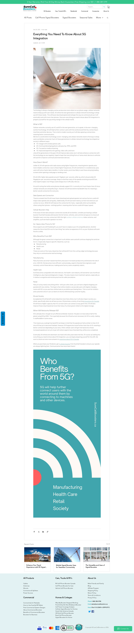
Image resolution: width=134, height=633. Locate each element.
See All (108, 544)
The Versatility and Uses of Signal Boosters (95, 566)
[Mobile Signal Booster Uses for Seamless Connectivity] (67, 554)
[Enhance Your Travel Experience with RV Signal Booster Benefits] (37, 554)
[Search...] (104, 6)
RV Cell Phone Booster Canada (64, 583)
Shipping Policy (93, 590)
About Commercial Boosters (32, 610)
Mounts (25, 588)
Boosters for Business (30, 614)
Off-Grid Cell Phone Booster (64, 613)
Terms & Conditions (94, 595)
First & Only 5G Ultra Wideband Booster (66, 605)
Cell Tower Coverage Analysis (64, 607)
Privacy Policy (92, 597)
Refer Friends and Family (96, 583)
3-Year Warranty (33, 2)
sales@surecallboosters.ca (99, 604)
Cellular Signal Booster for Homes (66, 609)
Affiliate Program (93, 588)
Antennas (26, 586)
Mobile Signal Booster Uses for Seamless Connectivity (66, 566)
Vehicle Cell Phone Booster (64, 588)
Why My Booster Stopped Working (66, 603)
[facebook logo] (93, 611)
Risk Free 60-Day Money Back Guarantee (57, 2)
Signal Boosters (69, 17)
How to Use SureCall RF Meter (33, 605)
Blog (89, 586)
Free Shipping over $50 (84, 2)
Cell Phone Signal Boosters (47, 17)
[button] (108, 7)
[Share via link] (47, 532)
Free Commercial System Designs (34, 607)
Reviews (3, 319)
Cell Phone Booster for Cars (64, 586)
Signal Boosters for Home (63, 617)
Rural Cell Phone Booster (63, 615)
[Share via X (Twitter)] (38, 532)
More (98, 17)
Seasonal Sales (86, 17)
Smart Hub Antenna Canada (64, 611)
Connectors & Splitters (30, 590)
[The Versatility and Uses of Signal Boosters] (96, 554)
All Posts (28, 17)
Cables (25, 583)
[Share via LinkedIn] (43, 532)
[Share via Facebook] (34, 532)
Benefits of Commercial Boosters (34, 612)
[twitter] (89, 611)
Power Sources (28, 593)
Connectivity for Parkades (31, 603)
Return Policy (92, 593)
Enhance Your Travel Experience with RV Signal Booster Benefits (35, 566)
